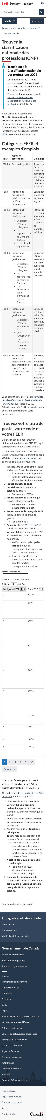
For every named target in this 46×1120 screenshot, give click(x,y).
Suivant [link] (8, 769)
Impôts (5, 1010)
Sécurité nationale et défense (15, 1022)
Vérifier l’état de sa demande (15, 936)
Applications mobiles (11, 1096)
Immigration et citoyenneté (27, 28)
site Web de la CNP (27, 458)
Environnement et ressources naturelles (20, 1016)
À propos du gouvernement (15, 966)
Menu (10, 20)
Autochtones (8, 1062)
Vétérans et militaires (12, 1068)
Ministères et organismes (14, 960)
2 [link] (11, 763)
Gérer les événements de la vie (16, 1080)
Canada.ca (7, 28)
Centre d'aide (8, 924)
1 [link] (5, 763)
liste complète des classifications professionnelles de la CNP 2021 (22, 400)
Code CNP (32, 589)
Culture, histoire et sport (13, 1028)
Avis (4, 1108)
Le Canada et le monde (12, 1045)
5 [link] (26, 763)
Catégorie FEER (11, 589)
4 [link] (21, 763)
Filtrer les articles (11, 571)
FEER (5, 134)
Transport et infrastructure (14, 1039)
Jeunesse (6, 1074)
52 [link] (32, 763)
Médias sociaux (9, 1091)
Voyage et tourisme (11, 987)
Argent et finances (10, 1051)
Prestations (7, 999)
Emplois (5, 976)
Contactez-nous (9, 930)
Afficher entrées (13, 584)
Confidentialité (8, 1114)
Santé (4, 1005)
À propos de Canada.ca (12, 1102)
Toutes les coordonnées (13, 954)
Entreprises (7, 993)
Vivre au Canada (11, 33)
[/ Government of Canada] (17, 3)
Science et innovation (12, 1057)
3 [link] (16, 763)
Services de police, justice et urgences (19, 1034)
